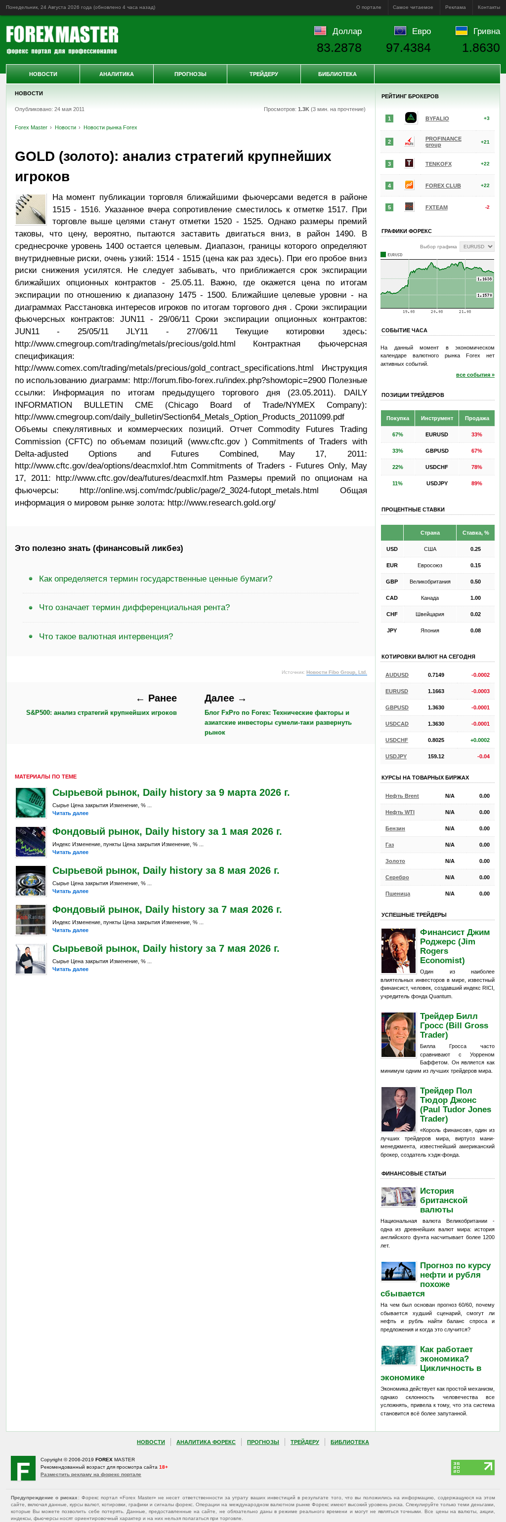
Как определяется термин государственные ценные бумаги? (155, 578)
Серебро (397, 877)
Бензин (395, 828)
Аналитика (116, 74)
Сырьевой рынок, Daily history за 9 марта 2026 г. (171, 792)
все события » (475, 375)
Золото (395, 861)
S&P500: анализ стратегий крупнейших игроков (101, 705)
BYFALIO (437, 118)
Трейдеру (264, 74)
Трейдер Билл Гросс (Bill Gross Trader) (454, 1025)
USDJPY (396, 756)
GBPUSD (397, 707)
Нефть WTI (400, 812)
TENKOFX (438, 164)
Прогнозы (190, 74)
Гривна (486, 31)
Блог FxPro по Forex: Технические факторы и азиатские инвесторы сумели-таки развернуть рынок (278, 714)
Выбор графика (438, 246)
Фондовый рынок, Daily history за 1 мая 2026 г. (167, 831)
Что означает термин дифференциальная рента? (134, 607)
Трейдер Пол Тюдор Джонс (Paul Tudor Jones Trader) (455, 1104)
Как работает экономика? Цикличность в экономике (430, 1363)
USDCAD (397, 724)
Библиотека (337, 74)
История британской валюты (443, 1200)
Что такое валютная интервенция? (106, 636)
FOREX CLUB (443, 186)
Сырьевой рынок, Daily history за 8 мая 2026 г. (166, 870)
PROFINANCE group (443, 142)
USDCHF (396, 740)
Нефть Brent (402, 796)
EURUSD (396, 691)
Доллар (347, 31)
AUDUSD (397, 675)
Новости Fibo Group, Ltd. (336, 672)
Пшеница (397, 894)
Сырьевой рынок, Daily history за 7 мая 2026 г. (166, 948)
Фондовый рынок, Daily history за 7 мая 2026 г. (167, 909)
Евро (421, 31)
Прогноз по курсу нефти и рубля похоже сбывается (435, 1279)
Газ (389, 845)
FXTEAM (436, 207)
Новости (43, 74)
